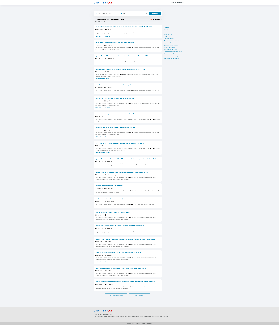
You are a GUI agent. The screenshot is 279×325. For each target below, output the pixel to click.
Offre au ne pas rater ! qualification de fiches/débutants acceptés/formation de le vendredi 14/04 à (124, 172)
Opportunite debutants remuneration (173, 43)
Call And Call (167, 36)
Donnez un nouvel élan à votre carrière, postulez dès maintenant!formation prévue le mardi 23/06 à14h (125, 282)
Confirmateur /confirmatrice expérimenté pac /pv (109, 199)
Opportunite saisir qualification (171, 58)
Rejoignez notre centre (169, 54)
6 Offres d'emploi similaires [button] (102, 152)
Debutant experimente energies (171, 56)
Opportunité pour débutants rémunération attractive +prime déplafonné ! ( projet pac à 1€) (121, 56)
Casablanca (166, 28)
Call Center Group (168, 34)
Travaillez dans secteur (169, 47)
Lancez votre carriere (169, 39)
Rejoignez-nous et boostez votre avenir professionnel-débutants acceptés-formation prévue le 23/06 (125, 239)
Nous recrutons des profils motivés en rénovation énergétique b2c (114, 98)
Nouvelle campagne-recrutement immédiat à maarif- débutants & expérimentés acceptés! (121, 268)
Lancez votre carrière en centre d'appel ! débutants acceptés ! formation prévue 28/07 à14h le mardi (124, 27)
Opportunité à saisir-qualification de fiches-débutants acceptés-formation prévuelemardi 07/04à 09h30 (125, 159)
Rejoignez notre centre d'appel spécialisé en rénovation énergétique (115, 127)
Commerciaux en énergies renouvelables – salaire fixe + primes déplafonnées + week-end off (122, 114)
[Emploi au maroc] (103, 3)
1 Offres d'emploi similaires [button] (102, 36)
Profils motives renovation (170, 49)
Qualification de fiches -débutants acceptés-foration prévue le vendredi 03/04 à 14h (120, 69)
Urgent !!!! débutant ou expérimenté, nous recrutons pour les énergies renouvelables (119, 143)
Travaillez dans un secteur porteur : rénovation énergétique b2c (113, 85)
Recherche (155, 13)
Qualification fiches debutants (171, 45)
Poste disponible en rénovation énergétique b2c (109, 186)
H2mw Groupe (167, 32)
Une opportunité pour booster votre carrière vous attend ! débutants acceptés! (118, 253)
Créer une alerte (157, 19)
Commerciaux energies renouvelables (173, 52)
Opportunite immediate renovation (172, 41)
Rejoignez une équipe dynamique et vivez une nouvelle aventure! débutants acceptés (120, 226)
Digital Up (166, 30)
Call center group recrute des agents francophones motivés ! (113, 212)
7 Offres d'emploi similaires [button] (102, 79)
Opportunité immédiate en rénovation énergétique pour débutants (114, 42)
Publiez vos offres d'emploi (177, 3)
